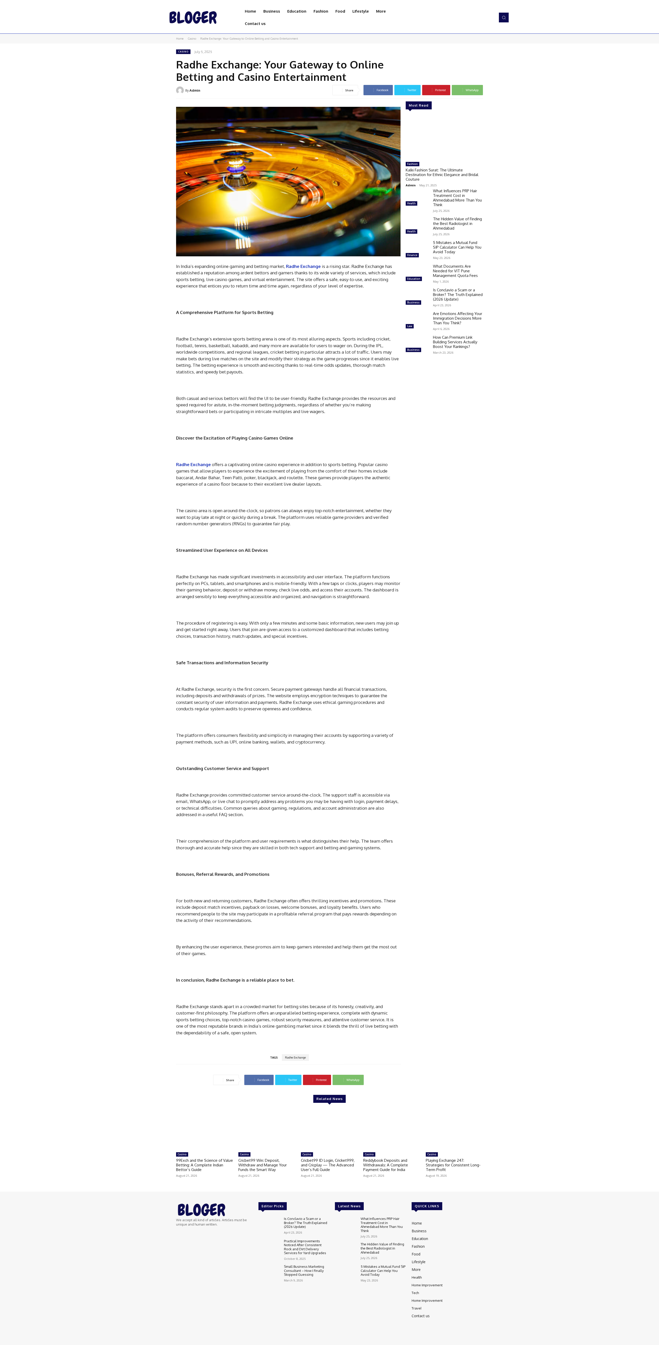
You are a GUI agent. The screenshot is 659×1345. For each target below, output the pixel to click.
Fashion (412, 164)
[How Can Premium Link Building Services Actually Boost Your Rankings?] (417, 344)
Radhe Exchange (295, 1057)
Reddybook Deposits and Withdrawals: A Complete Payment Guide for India (385, 1165)
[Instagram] (483, 17)
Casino (192, 38)
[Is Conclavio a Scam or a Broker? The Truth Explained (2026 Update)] (417, 297)
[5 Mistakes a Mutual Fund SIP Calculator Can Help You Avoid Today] (417, 249)
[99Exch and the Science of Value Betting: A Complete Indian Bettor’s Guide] (204, 1130)
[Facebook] (475, 17)
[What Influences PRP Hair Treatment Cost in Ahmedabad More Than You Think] (417, 198)
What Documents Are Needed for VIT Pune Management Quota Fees (455, 271)
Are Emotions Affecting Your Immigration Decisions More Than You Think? (457, 318)
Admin (194, 90)
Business (413, 302)
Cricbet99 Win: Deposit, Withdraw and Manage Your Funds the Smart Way (262, 1165)
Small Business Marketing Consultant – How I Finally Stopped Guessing (304, 1270)
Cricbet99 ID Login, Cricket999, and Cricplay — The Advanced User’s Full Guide (327, 1165)
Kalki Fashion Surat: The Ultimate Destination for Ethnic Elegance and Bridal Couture (442, 175)
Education (413, 279)
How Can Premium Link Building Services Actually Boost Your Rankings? (455, 342)
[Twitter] (490, 17)
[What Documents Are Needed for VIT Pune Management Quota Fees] (417, 273)
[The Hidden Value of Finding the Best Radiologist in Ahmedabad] (417, 226)
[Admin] (180, 90)
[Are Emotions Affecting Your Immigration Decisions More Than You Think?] (417, 320)
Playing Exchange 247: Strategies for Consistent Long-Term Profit (453, 1165)
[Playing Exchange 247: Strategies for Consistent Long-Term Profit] (454, 1130)
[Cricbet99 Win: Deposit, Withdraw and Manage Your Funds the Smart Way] (267, 1130)
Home (180, 38)
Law (409, 326)
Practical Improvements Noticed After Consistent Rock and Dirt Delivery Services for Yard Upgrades (305, 1247)
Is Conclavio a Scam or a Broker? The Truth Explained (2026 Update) (458, 294)
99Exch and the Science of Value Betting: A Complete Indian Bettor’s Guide (204, 1165)
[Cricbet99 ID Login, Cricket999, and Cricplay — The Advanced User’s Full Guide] (329, 1130)
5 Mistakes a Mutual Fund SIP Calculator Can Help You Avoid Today (457, 247)
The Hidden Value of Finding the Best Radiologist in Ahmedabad (457, 223)
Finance (412, 255)
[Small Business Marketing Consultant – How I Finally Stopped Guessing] (269, 1273)
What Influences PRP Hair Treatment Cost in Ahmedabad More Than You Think (457, 197)
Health (411, 203)
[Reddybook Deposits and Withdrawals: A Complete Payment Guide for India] (391, 1130)
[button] (504, 17)
